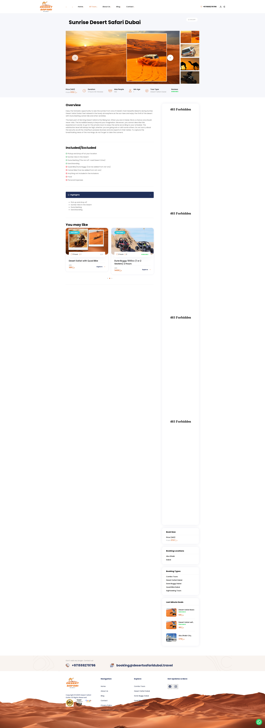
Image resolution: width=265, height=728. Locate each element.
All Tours (92, 6)
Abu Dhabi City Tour (185, 635)
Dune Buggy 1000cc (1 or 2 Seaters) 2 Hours (82, 262)
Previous (75, 58)
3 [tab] (111, 278)
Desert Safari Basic (186, 610)
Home (80, 6)
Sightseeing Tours (141, 705)
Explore (100, 270)
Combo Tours (139, 686)
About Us (106, 6)
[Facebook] (170, 686)
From (68, 92)
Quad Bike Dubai (140, 700)
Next (170, 58)
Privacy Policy (106, 705)
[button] (259, 722)
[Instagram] (175, 686)
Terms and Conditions (110, 710)
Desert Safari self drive (186, 622)
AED (70, 268)
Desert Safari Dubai (158, 92)
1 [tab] (107, 278)
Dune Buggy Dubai (141, 696)
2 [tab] (109, 278)
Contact (129, 6)
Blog (118, 6)
